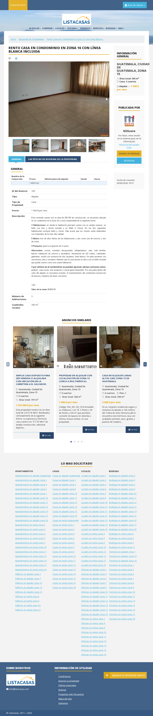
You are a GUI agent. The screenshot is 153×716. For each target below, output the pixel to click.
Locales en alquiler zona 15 (94, 524)
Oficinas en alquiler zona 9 (94, 587)
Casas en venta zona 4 (63, 533)
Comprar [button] (47, 28)
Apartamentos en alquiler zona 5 (31, 489)
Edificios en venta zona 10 (27, 605)
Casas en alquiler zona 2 (64, 484)
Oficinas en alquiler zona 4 (94, 574)
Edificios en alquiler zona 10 (28, 583)
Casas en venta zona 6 (63, 542)
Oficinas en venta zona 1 (93, 618)
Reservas (129, 160)
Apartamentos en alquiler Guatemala (33, 475)
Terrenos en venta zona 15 (122, 605)
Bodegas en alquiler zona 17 (122, 524)
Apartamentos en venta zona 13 (30, 556)
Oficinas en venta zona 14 (93, 645)
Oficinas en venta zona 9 (93, 627)
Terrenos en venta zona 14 (122, 601)
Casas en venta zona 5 (63, 538)
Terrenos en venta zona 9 (121, 587)
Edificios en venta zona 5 (27, 596)
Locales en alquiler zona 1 (93, 475)
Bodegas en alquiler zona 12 (122, 502)
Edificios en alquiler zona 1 (28, 574)
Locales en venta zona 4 (93, 533)
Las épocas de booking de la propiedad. (53, 159)
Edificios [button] (98, 28)
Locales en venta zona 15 (93, 560)
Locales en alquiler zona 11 (94, 511)
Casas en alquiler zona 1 (64, 480)
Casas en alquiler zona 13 (64, 502)
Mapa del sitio (65, 698)
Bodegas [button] (110, 28)
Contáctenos (64, 676)
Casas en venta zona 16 (64, 583)
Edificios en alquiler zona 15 (28, 592)
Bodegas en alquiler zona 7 (122, 484)
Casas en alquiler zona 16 (64, 516)
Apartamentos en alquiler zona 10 (31, 498)
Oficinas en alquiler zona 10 (94, 592)
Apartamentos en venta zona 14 (30, 560)
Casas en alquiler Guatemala (66, 475)
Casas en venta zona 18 (64, 587)
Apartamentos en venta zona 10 (30, 547)
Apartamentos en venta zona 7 (30, 542)
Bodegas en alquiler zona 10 (122, 493)
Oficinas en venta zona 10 (93, 632)
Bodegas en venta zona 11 (122, 547)
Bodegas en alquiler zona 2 (122, 475)
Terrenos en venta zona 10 (122, 592)
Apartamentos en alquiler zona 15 (31, 516)
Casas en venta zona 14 (64, 574)
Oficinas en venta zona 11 (93, 636)
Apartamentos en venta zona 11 (30, 551)
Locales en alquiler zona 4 (93, 484)
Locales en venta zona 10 (93, 547)
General (17, 159)
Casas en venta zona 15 (64, 578)
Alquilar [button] (34, 28)
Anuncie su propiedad (68, 680)
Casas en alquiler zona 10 (64, 493)
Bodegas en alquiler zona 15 (122, 516)
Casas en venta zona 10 (64, 556)
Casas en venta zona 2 (63, 529)
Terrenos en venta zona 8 (121, 583)
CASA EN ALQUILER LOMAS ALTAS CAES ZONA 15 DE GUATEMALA (116, 378)
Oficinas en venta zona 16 (93, 654)
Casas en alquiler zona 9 (64, 489)
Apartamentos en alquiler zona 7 (31, 493)
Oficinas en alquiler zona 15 (94, 609)
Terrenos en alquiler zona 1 (122, 551)
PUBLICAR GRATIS (18, 5)
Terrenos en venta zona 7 (121, 578)
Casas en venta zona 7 (63, 547)
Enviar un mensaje (129, 153)
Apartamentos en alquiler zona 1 (31, 480)
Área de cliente (135, 5)
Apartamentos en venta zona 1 (30, 524)
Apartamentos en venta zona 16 (30, 569)
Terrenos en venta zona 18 (122, 618)
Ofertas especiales (67, 685)
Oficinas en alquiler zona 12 (94, 601)
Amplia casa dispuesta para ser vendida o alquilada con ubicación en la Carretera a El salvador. (33, 380)
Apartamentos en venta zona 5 (30, 538)
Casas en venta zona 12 (64, 565)
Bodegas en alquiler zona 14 (122, 511)
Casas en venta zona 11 (64, 560)
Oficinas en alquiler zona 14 (94, 605)
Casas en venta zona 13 (64, 569)
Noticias (62, 689)
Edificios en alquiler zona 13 (28, 587)
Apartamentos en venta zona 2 (30, 529)
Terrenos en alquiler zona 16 (123, 560)
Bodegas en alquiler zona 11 (122, 498)
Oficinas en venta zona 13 (93, 641)
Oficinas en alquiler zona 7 (94, 583)
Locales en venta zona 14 (93, 556)
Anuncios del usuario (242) (129, 146)
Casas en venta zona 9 (63, 551)
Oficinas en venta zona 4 (93, 623)
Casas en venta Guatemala (65, 520)
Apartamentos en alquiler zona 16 (31, 520)
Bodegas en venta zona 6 (121, 538)
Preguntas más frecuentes (71, 694)
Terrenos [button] (85, 28)
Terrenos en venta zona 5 (121, 574)
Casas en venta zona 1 (63, 524)
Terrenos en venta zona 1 (121, 565)
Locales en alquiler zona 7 (93, 493)
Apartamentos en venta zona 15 (30, 565)
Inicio (13, 39)
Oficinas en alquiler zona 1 (94, 569)
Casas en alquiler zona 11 (64, 498)
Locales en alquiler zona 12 (94, 507)
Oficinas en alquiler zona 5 (94, 578)
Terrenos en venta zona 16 (122, 609)
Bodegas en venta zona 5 (121, 533)
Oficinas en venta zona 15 (93, 650)
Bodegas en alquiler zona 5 (122, 480)
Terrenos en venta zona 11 (122, 596)
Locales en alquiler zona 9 (93, 498)
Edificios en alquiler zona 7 (28, 578)
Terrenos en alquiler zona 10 (123, 556)
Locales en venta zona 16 (93, 565)
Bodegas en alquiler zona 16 (122, 520)
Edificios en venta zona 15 (27, 609)
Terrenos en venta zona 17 (122, 614)
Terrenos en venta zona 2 (121, 569)
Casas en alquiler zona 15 (64, 511)
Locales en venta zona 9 (93, 542)
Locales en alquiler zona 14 (94, 520)
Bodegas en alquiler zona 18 (122, 529)
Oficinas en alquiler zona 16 (94, 614)
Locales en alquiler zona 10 (94, 502)
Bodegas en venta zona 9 (121, 542)
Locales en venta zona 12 (93, 551)
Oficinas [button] (72, 28)
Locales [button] (59, 28)
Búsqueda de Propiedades (31, 39)
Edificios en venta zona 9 (27, 601)
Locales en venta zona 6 (93, 538)
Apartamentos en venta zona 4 (30, 533)
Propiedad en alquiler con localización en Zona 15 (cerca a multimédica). (75, 378)
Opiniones (63, 703)
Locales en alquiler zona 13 (94, 516)
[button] (106, 64)
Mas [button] (120, 28)
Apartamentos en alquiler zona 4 (31, 484)
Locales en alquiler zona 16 (94, 529)
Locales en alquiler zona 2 (93, 480)
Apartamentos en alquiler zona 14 (31, 511)
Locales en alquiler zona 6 (93, 489)
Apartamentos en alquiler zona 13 (31, 507)
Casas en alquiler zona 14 (64, 507)
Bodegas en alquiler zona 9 (122, 489)
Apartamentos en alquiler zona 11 (31, 502)
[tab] (17, 159)
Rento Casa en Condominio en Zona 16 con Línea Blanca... (75, 39)
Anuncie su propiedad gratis (128, 675)
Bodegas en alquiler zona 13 (122, 507)
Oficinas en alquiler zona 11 (94, 596)
